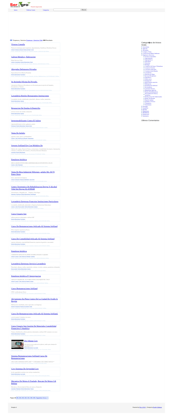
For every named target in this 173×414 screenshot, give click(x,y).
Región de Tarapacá (26, 281)
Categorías (46, 10)
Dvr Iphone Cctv (31, 341)
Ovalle (30, 306)
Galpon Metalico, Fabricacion (23, 57)
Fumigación (148, 80)
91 (28, 398)
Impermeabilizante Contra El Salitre (26, 120)
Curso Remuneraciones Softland (24, 288)
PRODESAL (146, 113)
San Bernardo (33, 194)
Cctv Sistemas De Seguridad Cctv (25, 369)
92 (25, 398)
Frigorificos (148, 77)
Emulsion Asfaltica (19, 159)
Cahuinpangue (30, 138)
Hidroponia (148, 84)
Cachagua (33, 256)
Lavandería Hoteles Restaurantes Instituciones (30, 96)
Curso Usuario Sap (18, 214)
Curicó (32, 49)
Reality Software (157, 407)
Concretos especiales (150, 69)
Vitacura (32, 388)
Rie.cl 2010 (142, 407)
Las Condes (35, 347)
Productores (146, 114)
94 (20, 398)
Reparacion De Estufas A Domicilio (25, 108)
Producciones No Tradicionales (153, 96)
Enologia (145, 106)
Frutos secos (148, 79)
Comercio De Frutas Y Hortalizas (154, 66)
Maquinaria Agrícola (150, 90)
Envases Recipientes (150, 76)
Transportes (148, 103)
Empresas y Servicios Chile (34, 40)
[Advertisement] (71, 24)
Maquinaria (146, 111)
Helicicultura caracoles (151, 82)
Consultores (148, 72)
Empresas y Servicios (148, 55)
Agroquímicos (149, 60)
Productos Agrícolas (19, 49)
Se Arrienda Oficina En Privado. (24, 82)
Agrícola (145, 48)
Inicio (15, 10)
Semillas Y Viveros (150, 101)
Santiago (22, 101)
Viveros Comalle (18, 44)
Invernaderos (148, 87)
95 (17, 398)
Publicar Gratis (31, 10)
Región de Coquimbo (24, 306)
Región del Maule (27, 49)
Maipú (31, 62)
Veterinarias (148, 105)
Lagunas (31, 281)
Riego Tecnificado (150, 98)
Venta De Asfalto (18, 133)
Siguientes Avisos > (42, 398)
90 (31, 398)
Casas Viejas (31, 179)
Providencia (22, 74)
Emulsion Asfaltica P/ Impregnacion (26, 276)
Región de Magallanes (24, 179)
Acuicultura (146, 47)
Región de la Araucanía (22, 138)
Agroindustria (148, 58)
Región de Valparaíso (26, 256)
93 (23, 398)
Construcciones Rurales (151, 71)
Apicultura (148, 61)
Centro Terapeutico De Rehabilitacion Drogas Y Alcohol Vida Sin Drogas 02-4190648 (34, 188)
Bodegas (147, 64)
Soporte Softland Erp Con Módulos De (27, 145)
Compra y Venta (147, 52)
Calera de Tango (29, 125)
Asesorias (147, 63)
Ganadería (145, 108)
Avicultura (145, 50)
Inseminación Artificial (151, 85)
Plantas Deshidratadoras (151, 92)
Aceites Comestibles (150, 56)
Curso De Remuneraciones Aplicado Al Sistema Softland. (34, 314)
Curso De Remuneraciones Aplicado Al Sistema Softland (34, 226)
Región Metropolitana (25, 62)
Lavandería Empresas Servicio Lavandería (28, 263)
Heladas (145, 109)
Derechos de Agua (150, 74)
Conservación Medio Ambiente (151, 53)
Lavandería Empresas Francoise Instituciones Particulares (34, 201)
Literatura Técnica (150, 88)
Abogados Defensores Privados (24, 69)
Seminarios (146, 116)
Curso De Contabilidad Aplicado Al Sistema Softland (32, 239)
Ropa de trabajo (149, 100)
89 (34, 398)
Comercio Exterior (150, 68)
